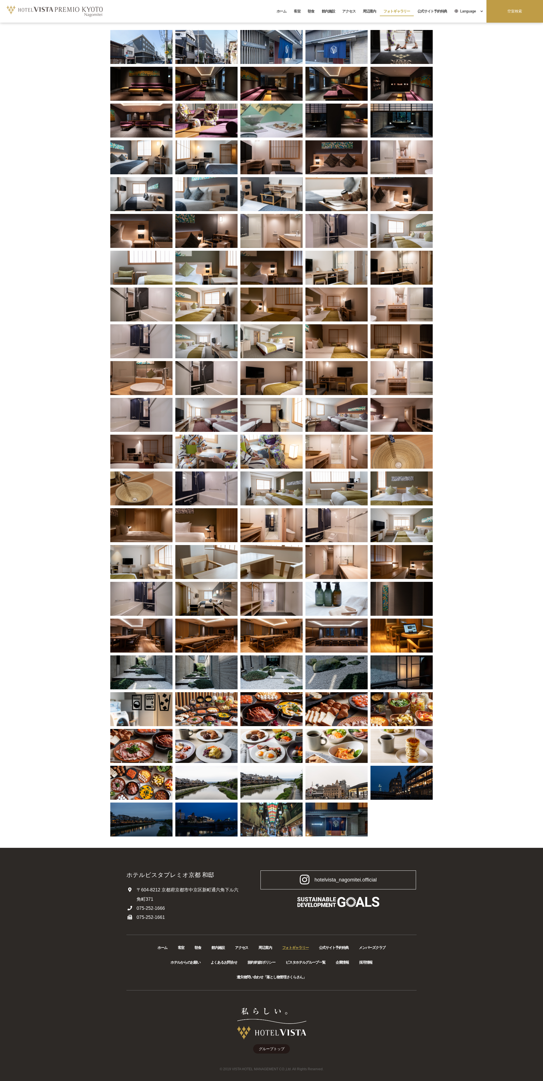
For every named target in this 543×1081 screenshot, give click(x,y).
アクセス (348, 11)
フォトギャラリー (396, 11)
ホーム (281, 11)
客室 (297, 11)
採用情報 (365, 962)
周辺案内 (369, 11)
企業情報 (342, 962)
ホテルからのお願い (185, 962)
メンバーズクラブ (372, 947)
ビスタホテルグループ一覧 (305, 962)
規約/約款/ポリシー (261, 962)
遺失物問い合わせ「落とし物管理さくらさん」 (271, 977)
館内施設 (328, 11)
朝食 (311, 11)
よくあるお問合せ (224, 962)
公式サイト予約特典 (432, 11)
